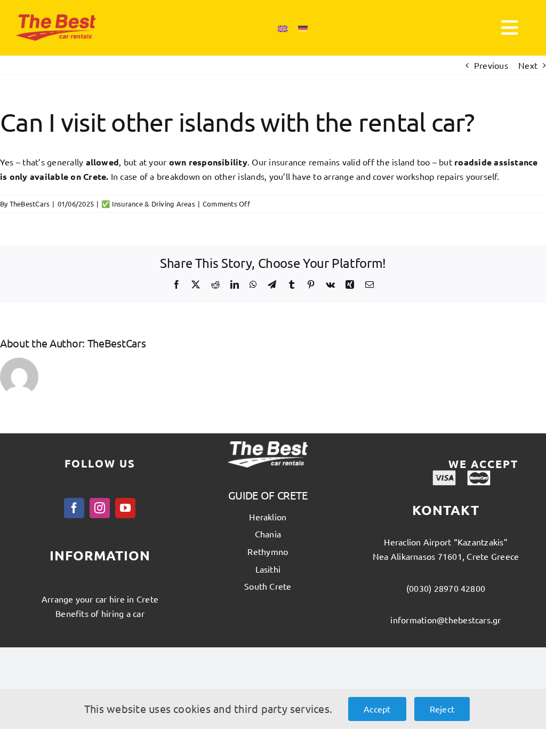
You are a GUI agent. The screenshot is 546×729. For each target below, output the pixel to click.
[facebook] (74, 508)
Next (527, 65)
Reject (442, 708)
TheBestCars (30, 203)
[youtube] (125, 508)
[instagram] (100, 508)
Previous (491, 65)
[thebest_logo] (56, 18)
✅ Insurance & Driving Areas (148, 203)
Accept (377, 708)
